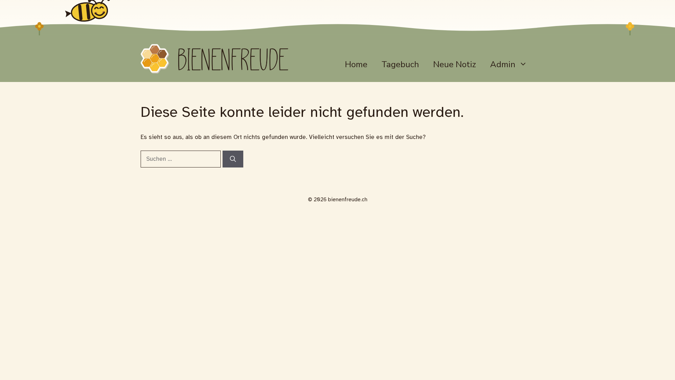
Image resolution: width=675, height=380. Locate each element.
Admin (502, 64)
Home (356, 64)
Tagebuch (400, 64)
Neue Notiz (454, 64)
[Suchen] (233, 159)
